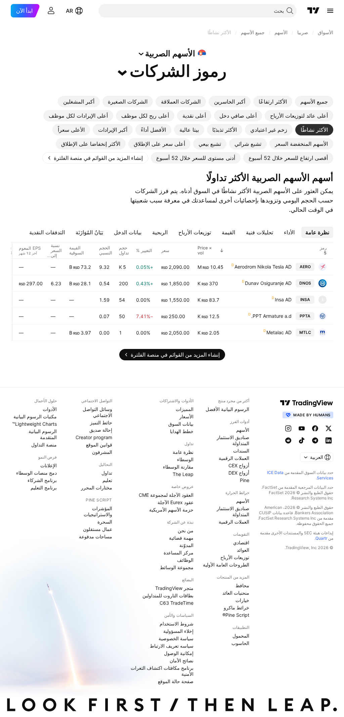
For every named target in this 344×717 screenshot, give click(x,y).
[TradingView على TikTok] (301, 440)
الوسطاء (185, 459)
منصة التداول (44, 444)
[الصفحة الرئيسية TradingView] (313, 10)
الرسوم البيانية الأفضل (227, 409)
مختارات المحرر (96, 487)
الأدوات (50, 409)
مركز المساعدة (179, 552)
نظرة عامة (183, 452)
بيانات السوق (181, 424)
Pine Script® (235, 615)
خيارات (242, 600)
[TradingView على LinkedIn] (328, 440)
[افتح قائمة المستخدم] (51, 10)
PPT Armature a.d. (271, 316)
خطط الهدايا (182, 431)
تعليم (107, 480)
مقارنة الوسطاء (178, 467)
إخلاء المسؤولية (178, 631)
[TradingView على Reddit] (288, 440)
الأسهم (242, 430)
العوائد (243, 550)
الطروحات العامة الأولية (226, 564)
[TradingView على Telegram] (315, 440)
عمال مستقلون (97, 529)
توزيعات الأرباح (234, 557)
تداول (106, 473)
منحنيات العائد (235, 593)
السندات (241, 451)
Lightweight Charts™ (34, 424)
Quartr (321, 538)
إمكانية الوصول (179, 653)
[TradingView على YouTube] (301, 428)
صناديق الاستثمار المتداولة (233, 440)
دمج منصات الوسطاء (36, 473)
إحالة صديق (100, 430)
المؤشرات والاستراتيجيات (98, 511)
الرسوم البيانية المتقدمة (43, 434)
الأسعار (186, 416)
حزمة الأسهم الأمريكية (171, 510)
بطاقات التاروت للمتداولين (168, 595)
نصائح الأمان (182, 660)
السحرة (104, 522)
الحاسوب (240, 643)
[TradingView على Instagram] (288, 428)
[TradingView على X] (328, 428)
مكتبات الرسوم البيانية (35, 416)
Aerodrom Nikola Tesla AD (263, 267)
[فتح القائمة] (330, 10)
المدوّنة (186, 545)
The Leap (183, 474)
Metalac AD (279, 332)
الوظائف (185, 560)
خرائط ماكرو (236, 607)
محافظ (242, 585)
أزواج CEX (238, 465)
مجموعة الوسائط (177, 567)
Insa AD (283, 299)
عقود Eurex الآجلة (176, 502)
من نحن (186, 530)
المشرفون (102, 452)
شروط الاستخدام (177, 623)
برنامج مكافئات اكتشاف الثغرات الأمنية (162, 671)
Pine (244, 480)
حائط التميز (101, 422)
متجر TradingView (174, 588)
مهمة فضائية (181, 538)
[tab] (314, 101)
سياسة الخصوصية (176, 638)
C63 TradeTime (177, 603)
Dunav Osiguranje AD (268, 283)
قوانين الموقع (99, 444)
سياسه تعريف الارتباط (172, 646)
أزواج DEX (238, 473)
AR (69, 10)
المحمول (240, 636)
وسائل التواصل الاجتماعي (97, 412)
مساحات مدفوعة (95, 536)
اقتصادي (241, 542)
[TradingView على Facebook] (315, 428)
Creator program (94, 437)
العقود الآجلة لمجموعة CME (166, 495)
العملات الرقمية (234, 458)
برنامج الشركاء (42, 480)
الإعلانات (48, 465)
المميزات (185, 409)
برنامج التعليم (44, 487)
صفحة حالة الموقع (176, 681)
